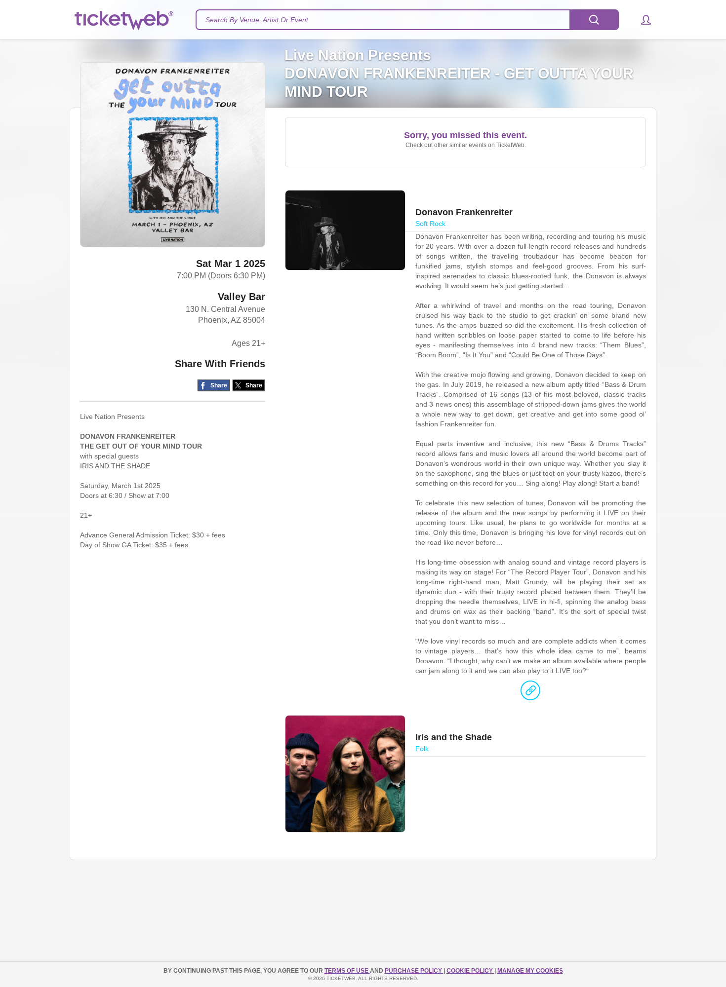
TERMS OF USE (347, 970)
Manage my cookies (530, 970)
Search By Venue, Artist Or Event (256, 20)
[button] (641, 19)
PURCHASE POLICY (414, 970)
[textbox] (407, 19)
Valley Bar (241, 296)
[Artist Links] (530, 693)
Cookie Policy (470, 970)
